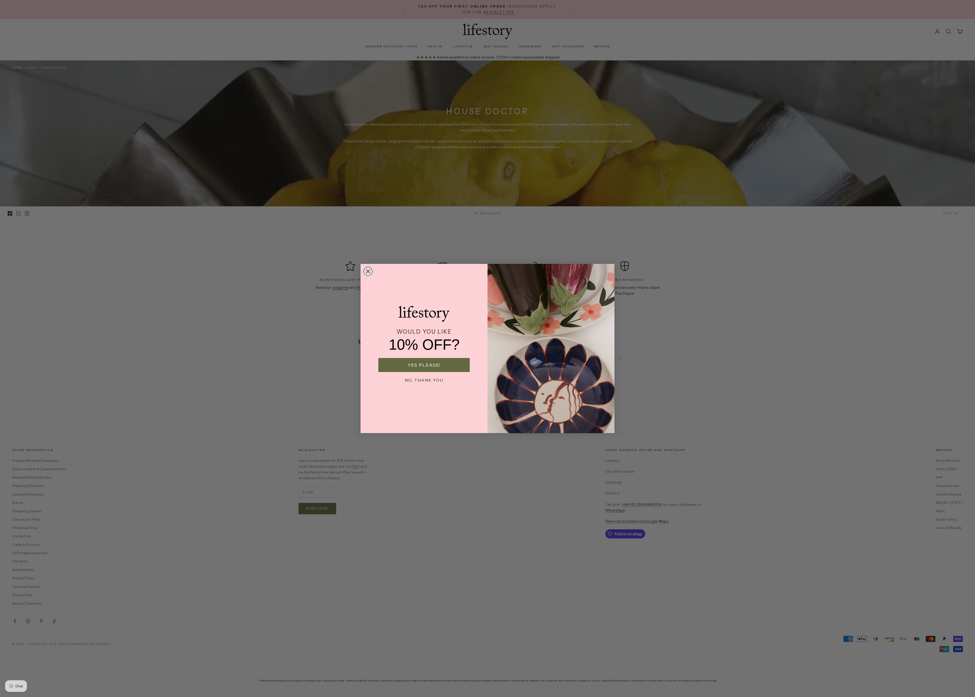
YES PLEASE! (424, 365)
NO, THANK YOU (424, 380)
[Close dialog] (368, 271)
